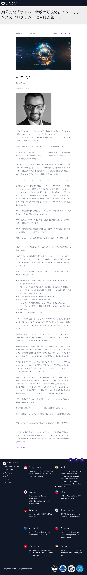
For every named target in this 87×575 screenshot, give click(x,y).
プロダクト (7, 476)
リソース (6, 479)
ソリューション (8, 473)
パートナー (7, 482)
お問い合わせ (20, 447)
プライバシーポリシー (11, 466)
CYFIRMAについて (9, 470)
